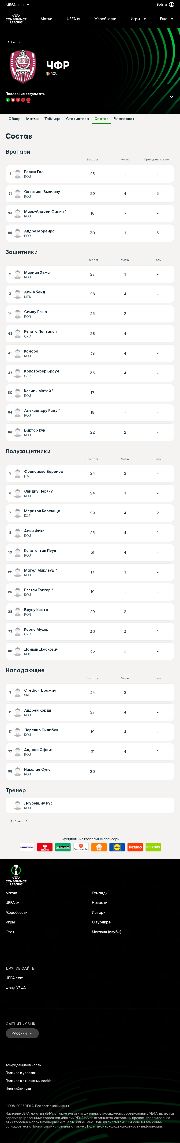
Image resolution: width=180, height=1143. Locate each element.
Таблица (52, 119)
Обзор (14, 119)
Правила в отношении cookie (29, 1081)
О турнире (101, 922)
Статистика (77, 119)
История (99, 912)
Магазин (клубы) (106, 932)
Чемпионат (124, 119)
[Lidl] (117, 847)
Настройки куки (18, 1089)
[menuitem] (48, 18)
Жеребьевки (16, 912)
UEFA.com (14, 978)
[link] (46, 18)
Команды (100, 893)
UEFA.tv (12, 902)
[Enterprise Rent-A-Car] (63, 847)
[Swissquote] (81, 847)
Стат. (10, 932)
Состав (101, 119)
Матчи (32, 119)
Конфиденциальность (23, 1065)
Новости (99, 902)
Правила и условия (21, 1073)
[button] (138, 18)
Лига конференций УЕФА (16, 18)
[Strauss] (44, 847)
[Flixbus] (153, 847)
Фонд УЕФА (16, 988)
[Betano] (135, 847)
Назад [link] (15, 42)
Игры (10, 922)
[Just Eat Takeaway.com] (99, 847)
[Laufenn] (26, 847)
